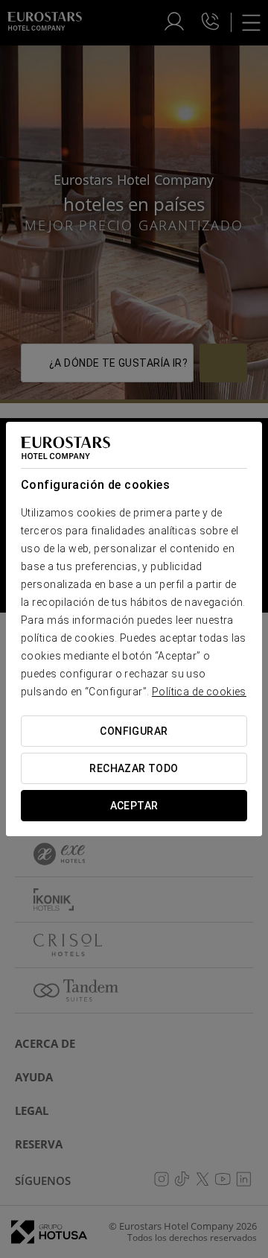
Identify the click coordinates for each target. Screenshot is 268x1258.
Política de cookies (199, 692)
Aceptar (134, 806)
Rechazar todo (133, 768)
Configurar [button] (134, 731)
